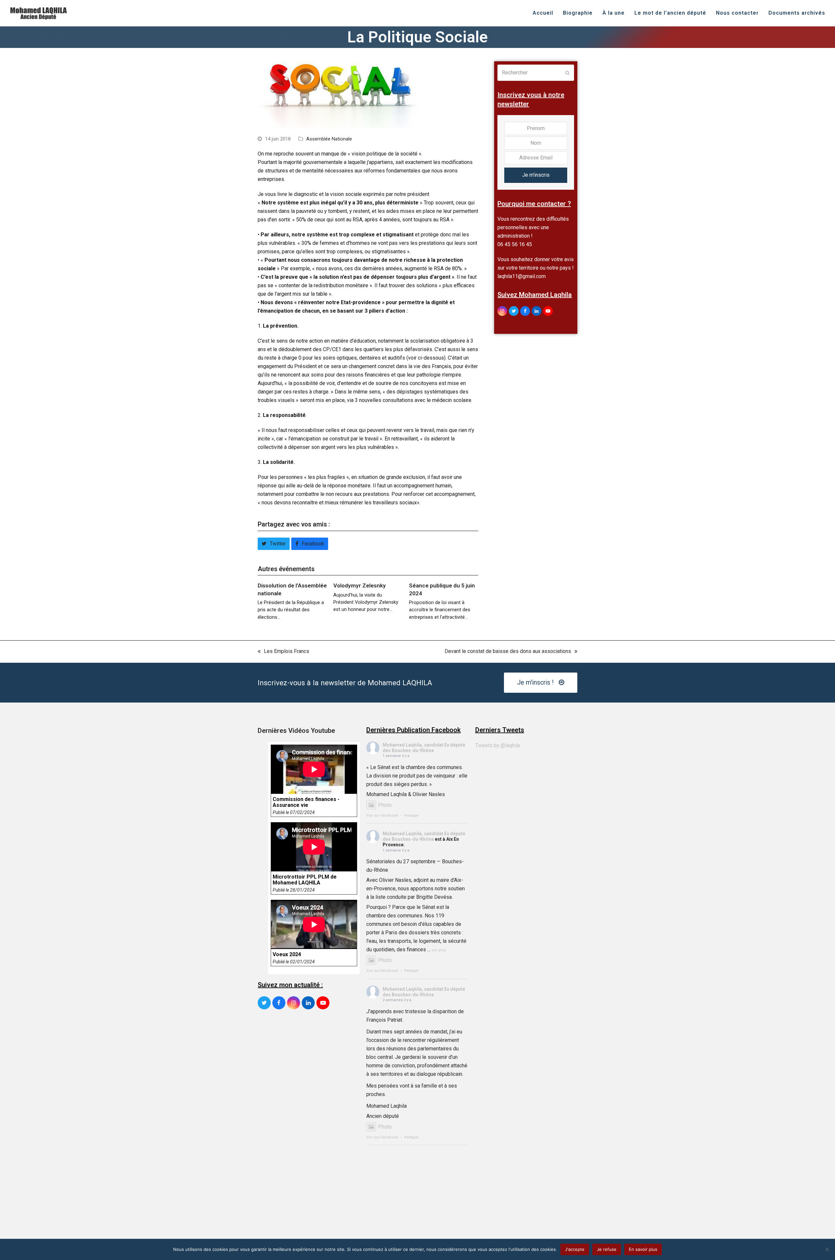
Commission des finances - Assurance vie (306, 802)
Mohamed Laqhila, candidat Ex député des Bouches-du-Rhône (424, 747)
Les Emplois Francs (283, 652)
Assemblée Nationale (329, 139)
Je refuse (606, 1249)
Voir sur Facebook (382, 815)
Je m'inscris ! (535, 682)
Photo (385, 805)
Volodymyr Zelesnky (359, 585)
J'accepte (574, 1249)
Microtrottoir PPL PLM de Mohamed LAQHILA (305, 880)
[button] (274, 544)
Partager (411, 815)
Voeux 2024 (287, 954)
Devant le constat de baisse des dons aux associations (508, 652)
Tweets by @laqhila (497, 745)
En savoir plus (643, 1249)
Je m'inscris (536, 175)
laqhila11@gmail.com (521, 276)
